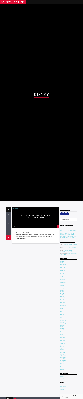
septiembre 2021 (63, 342)
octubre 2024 (62, 286)
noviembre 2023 (63, 303)
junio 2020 (62, 365)
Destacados (15, 227)
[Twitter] (67, 232)
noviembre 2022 (63, 321)
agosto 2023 (62, 307)
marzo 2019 (62, 388)
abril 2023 (62, 313)
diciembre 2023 (63, 301)
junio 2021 (62, 347)
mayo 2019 (62, 385)
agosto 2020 (62, 362)
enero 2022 (62, 336)
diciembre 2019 (63, 374)
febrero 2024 (62, 298)
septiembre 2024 (63, 287)
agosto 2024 (62, 289)
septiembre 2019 (63, 379)
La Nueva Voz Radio (12, 2)
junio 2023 (62, 310)
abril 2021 (62, 350)
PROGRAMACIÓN (37, 2)
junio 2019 (62, 383)
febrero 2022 (62, 335)
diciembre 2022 (63, 319)
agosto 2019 (62, 380)
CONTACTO (70, 2)
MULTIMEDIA (61, 2)
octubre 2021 (62, 341)
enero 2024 (62, 300)
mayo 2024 (62, 294)
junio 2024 (62, 292)
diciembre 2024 (63, 283)
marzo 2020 (62, 370)
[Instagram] (64, 232)
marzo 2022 (62, 333)
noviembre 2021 (63, 339)
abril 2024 (62, 295)
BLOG (53, 2)
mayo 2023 (62, 312)
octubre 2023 (62, 304)
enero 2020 (62, 373)
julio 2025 (62, 281)
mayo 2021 (62, 348)
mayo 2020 (62, 367)
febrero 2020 (62, 371)
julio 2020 (62, 364)
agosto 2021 (62, 344)
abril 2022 (62, 332)
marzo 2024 (62, 297)
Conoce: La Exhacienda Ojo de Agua (70, 263)
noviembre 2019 (63, 376)
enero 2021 (62, 354)
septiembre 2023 (63, 306)
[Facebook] (61, 232)
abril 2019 (62, 386)
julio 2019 (62, 382)
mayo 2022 (62, 330)
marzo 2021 (62, 351)
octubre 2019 (62, 377)
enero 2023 (62, 318)
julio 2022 (62, 327)
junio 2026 (62, 280)
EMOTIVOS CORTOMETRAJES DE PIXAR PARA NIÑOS (36, 236)
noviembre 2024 (63, 284)
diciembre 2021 (63, 338)
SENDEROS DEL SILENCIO (68, 265)
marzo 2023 (62, 315)
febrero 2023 (62, 316)
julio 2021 (62, 345)
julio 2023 (62, 309)
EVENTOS (47, 2)
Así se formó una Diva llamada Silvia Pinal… (68, 255)
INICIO (29, 2)
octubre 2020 (62, 359)
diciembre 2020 (63, 356)
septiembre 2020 (63, 361)
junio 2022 (62, 329)
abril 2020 (62, 368)
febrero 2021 (62, 353)
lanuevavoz (15, 244)
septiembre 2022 (63, 324)
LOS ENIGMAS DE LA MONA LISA (67, 256)
